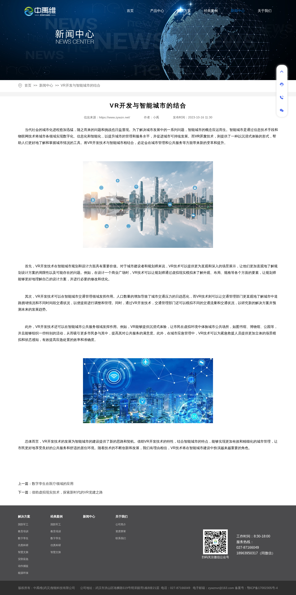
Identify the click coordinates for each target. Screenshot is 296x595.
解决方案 (184, 11)
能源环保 (23, 572)
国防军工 (23, 524)
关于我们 (265, 11)
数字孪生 (23, 538)
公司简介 (120, 524)
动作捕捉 (23, 566)
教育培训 (23, 531)
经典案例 (211, 11)
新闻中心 (238, 11)
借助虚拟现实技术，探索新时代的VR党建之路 (67, 492)
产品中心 (157, 11)
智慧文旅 (23, 552)
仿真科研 (23, 545)
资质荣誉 (120, 531)
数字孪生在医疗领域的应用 (52, 483)
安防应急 (23, 559)
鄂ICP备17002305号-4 (262, 588)
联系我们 (120, 538)
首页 (130, 11)
